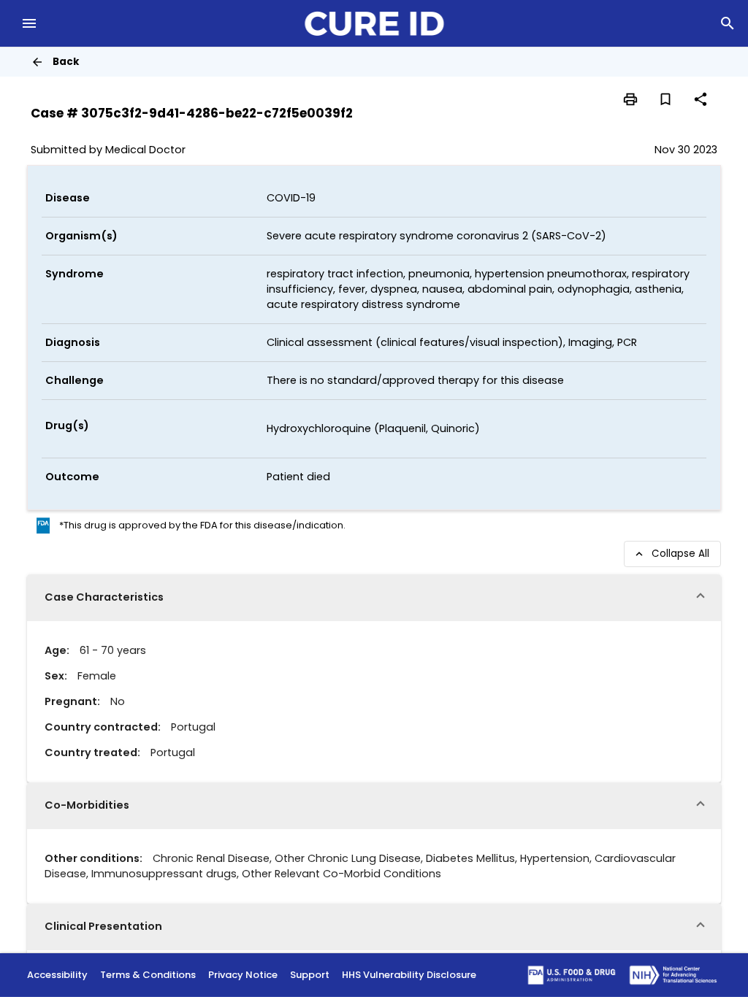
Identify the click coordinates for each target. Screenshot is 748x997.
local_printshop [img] (630, 99)
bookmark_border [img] (665, 99)
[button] (374, 597)
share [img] (700, 99)
